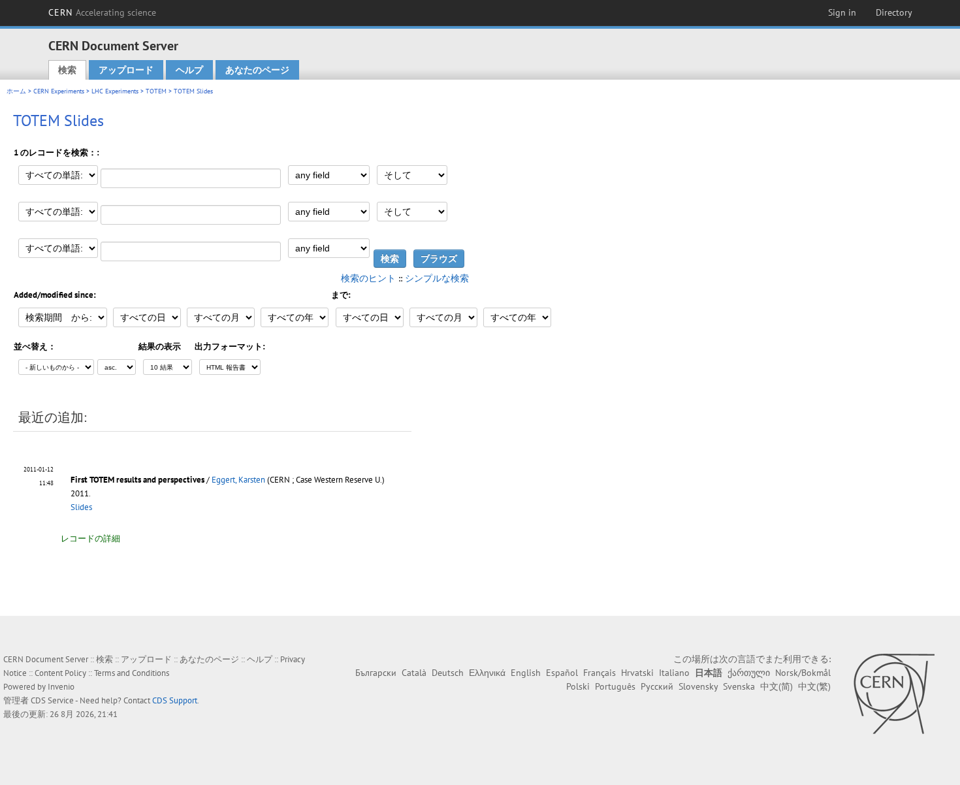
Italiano (674, 673)
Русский (657, 686)
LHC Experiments (114, 91)
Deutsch (448, 673)
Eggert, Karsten (238, 479)
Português (615, 686)
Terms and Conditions (131, 673)
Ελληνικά (487, 673)
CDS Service (52, 700)
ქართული (749, 673)
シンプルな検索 (437, 278)
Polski (578, 686)
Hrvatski (637, 673)
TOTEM (156, 91)
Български (375, 673)
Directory (894, 12)
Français (599, 673)
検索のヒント (368, 278)
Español (562, 673)
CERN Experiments (58, 91)
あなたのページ (257, 70)
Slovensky (698, 686)
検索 (67, 70)
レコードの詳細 (90, 538)
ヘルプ (189, 70)
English (526, 673)
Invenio (61, 686)
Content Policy (60, 673)
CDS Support (174, 700)
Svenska (739, 686)
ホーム (16, 91)
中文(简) (776, 686)
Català (414, 673)
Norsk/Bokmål (803, 673)
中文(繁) (814, 686)
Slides (81, 507)
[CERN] (894, 693)
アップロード (126, 70)
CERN (102, 12)
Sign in (842, 12)
